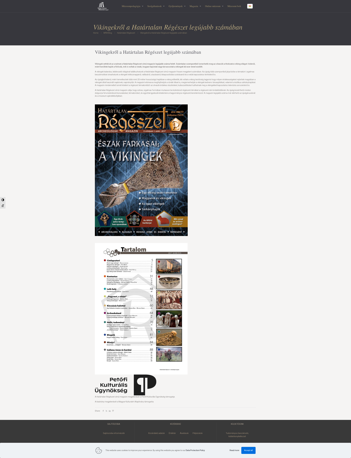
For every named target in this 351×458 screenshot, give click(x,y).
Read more (234, 450)
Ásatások (184, 433)
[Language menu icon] (250, 6)
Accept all (248, 450)
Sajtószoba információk (114, 433)
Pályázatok (198, 433)
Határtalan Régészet (126, 33)
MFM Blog (108, 33)
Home (95, 33)
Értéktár (172, 433)
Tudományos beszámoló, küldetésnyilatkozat (237, 435)
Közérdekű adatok (156, 433)
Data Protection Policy (195, 450)
